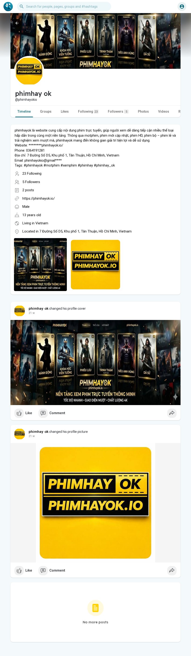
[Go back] (17, 23)
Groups (45, 111)
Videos (163, 111)
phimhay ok (38, 308)
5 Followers (31, 182)
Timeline (24, 111)
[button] (181, 6)
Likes (65, 111)
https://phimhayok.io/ (38, 198)
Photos (143, 111)
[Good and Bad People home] (8, 6)
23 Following (31, 173)
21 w (32, 313)
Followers (117, 111)
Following (88, 111)
